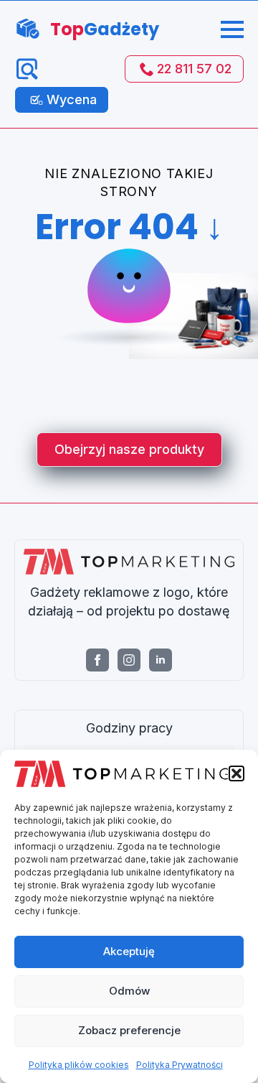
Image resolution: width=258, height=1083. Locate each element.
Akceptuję (129, 951)
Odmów (129, 991)
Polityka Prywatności (179, 1064)
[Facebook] (97, 660)
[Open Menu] (232, 29)
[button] (236, 773)
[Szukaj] (27, 69)
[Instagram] (129, 660)
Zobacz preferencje (129, 1030)
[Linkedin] (160, 660)
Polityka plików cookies (79, 1064)
